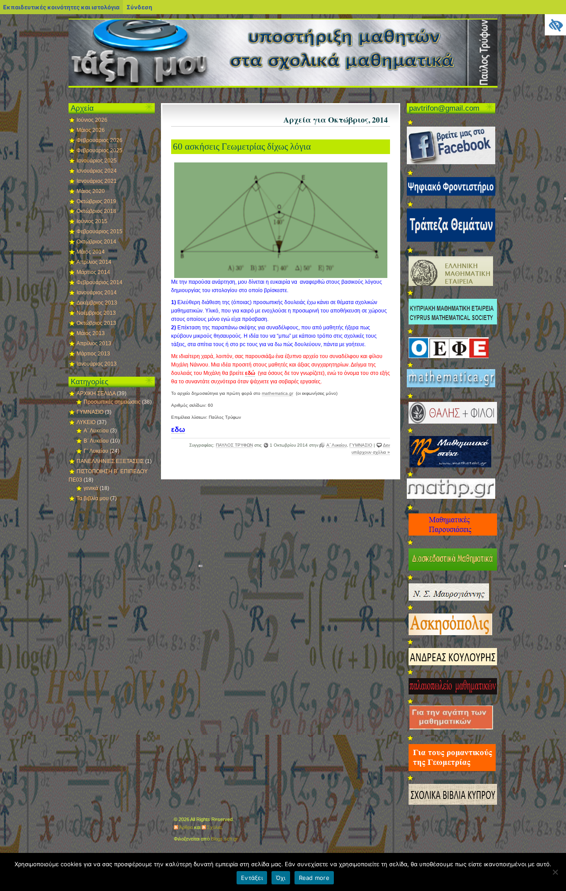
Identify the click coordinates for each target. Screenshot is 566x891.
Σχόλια (214, 827)
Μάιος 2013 (90, 333)
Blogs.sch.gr (224, 838)
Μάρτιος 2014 (93, 272)
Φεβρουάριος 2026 (99, 140)
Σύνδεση (139, 7)
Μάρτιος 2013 (93, 354)
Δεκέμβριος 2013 (96, 303)
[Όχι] (555, 872)
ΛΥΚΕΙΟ (86, 422)
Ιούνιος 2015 (91, 221)
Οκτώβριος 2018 (96, 211)
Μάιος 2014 (90, 252)
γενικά (91, 488)
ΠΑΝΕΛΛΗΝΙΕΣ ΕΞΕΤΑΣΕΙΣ (110, 461)
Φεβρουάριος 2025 (99, 150)
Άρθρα (186, 827)
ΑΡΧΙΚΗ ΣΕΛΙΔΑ (95, 393)
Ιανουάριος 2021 (96, 181)
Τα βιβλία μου (92, 498)
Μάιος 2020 (90, 191)
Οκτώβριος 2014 (96, 242)
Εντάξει (252, 877)
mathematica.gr (277, 393)
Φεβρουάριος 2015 (99, 231)
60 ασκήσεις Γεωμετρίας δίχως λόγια (242, 146)
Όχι (281, 877)
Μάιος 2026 (90, 130)
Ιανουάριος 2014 (96, 292)
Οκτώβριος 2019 (96, 201)
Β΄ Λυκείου (96, 441)
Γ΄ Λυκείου (96, 451)
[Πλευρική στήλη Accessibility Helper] (555, 24)
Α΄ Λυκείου (336, 445)
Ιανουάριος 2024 (96, 171)
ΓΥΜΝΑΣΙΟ (360, 445)
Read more (314, 877)
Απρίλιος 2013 (93, 343)
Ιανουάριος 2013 (96, 364)
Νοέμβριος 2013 (96, 313)
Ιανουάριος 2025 (96, 161)
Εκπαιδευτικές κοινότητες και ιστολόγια (61, 7)
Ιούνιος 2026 (91, 120)
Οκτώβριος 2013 (96, 323)
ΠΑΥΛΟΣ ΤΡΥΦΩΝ (234, 445)
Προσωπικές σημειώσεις (112, 402)
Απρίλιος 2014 (93, 262)
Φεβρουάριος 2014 (99, 282)
